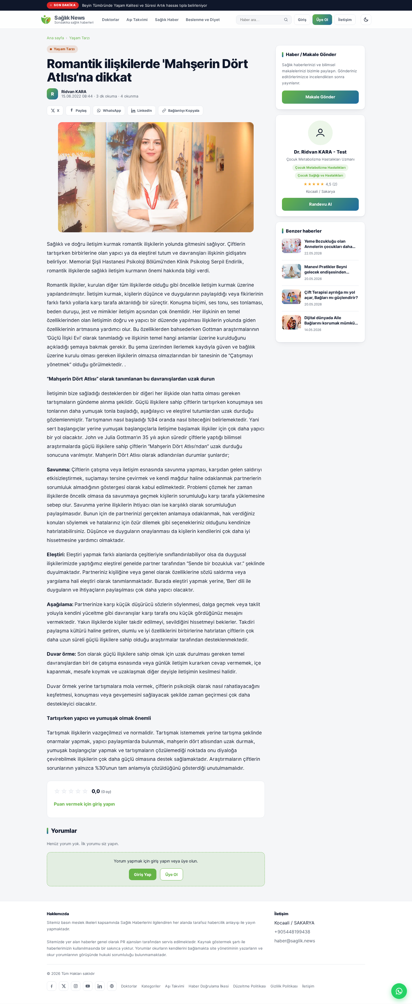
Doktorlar (110, 19)
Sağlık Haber (167, 19)
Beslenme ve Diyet (203, 19)
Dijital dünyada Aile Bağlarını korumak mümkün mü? (330, 320)
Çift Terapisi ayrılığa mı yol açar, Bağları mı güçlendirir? (331, 295)
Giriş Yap (142, 874)
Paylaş (81, 110)
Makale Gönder (320, 96)
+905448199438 (292, 932)
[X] (63, 986)
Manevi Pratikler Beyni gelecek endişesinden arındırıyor (325, 269)
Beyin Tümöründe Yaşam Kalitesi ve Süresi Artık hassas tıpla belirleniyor (144, 5)
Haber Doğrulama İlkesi (209, 986)
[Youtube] (87, 986)
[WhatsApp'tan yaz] (399, 991)
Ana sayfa (55, 38)
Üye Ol (322, 19)
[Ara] (286, 19)
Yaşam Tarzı (79, 38)
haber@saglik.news (294, 940)
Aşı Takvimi (137, 19)
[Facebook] (51, 986)
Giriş (302, 19)
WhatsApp (112, 110)
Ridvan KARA (73, 91)
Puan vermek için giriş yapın (84, 804)
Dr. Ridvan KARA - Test (320, 152)
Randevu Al (320, 204)
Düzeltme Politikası (249, 986)
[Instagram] (75, 986)
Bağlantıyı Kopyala (183, 110)
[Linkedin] (100, 986)
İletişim (345, 19)
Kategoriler (151, 986)
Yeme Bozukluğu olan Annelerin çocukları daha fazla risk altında (328, 244)
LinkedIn (144, 110)
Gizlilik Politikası (284, 986)
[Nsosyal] (112, 986)
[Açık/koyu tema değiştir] (366, 19)
